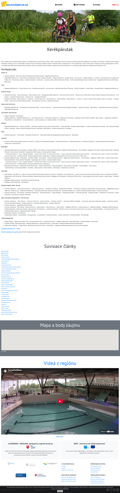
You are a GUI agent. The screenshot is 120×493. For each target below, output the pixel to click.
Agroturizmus (5, 253)
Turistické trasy (5, 296)
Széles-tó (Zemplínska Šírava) (9, 290)
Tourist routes (5, 294)
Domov (59, 5)
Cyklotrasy (4, 263)
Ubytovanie (80, 5)
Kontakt (63, 468)
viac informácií (64, 488)
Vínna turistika (5, 306)
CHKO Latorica (5, 257)
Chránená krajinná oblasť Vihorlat (10, 259)
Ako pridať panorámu (95, 470)
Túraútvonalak (5, 298)
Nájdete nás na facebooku (67, 470)
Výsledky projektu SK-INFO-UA (97, 483)
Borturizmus (4, 255)
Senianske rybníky (6, 277)
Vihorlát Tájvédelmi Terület (8, 300)
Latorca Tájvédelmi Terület (8, 269)
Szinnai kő (4, 288)
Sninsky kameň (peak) (7, 280)
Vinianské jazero (5, 302)
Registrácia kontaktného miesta (69, 477)
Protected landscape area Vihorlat (10, 273)
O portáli (64, 466)
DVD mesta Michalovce (96, 477)
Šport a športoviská (6, 314)
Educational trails (6, 265)
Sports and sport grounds (8, 286)
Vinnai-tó (3, 304)
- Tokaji (18, 228)
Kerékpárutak (5, 228)
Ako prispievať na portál (96, 466)
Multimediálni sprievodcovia (97, 481)
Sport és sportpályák (7, 284)
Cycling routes (5, 261)
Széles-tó (13, 228)
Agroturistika (4, 251)
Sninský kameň (5, 282)
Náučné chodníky (6, 271)
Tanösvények (4, 292)
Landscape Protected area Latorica (11, 267)
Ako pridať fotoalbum (95, 468)
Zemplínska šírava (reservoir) (9, 312)
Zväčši (4, 351)
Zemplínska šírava (6, 310)
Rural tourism (5, 275)
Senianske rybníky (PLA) (7, 279)
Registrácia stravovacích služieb (69, 481)
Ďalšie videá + (60, 436)
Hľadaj (97, 5)
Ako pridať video (94, 472)
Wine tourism (4, 308)
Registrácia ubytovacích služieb (69, 479)
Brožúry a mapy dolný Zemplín (98, 479)
